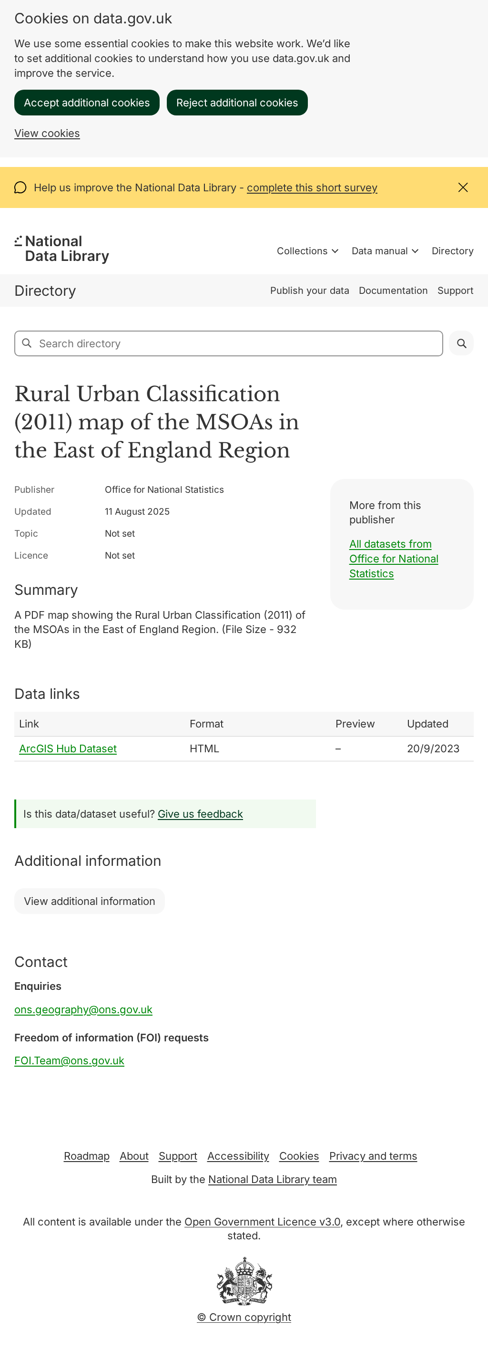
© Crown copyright (244, 1317)
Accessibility (238, 1156)
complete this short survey (312, 187)
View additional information (89, 901)
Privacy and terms (373, 1156)
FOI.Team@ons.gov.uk (69, 1060)
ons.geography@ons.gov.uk (83, 1009)
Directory (453, 251)
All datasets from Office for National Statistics (393, 559)
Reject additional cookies (237, 102)
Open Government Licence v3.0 (262, 1221)
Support (455, 290)
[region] (244, 736)
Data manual (380, 251)
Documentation (393, 290)
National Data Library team (272, 1179)
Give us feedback (200, 814)
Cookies (299, 1156)
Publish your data (309, 290)
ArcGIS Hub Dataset (68, 748)
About (134, 1156)
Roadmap (87, 1156)
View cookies (47, 133)
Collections (302, 251)
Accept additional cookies (87, 102)
